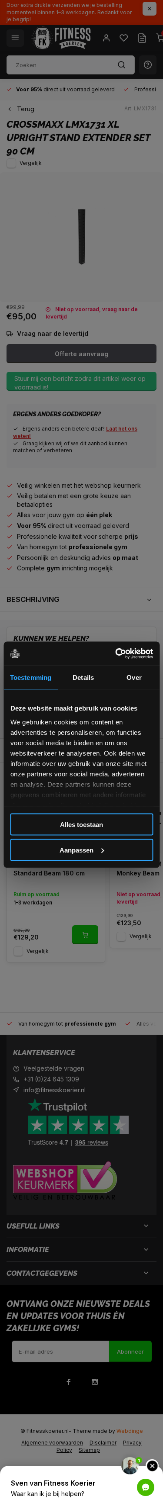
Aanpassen (76, 849)
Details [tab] (83, 677)
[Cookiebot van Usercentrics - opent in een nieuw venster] (116, 653)
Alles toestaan (81, 824)
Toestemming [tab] (30, 677)
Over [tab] (133, 677)
